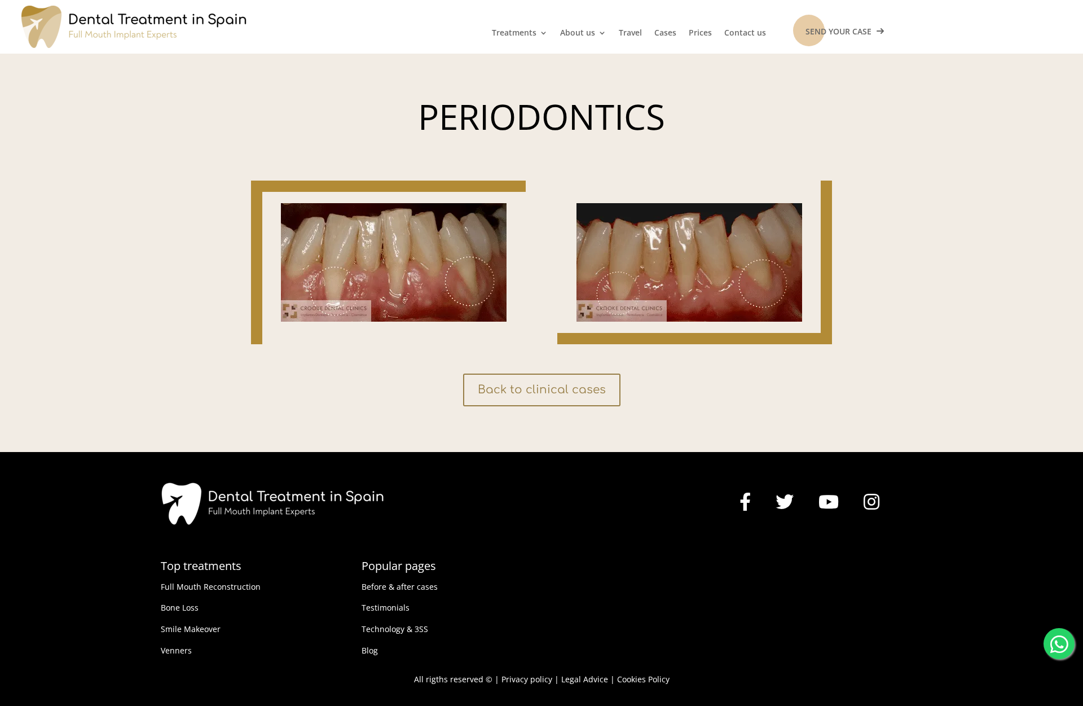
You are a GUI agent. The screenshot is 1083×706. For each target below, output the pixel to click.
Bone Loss (180, 607)
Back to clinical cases (542, 389)
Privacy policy (526, 679)
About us (577, 33)
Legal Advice (584, 679)
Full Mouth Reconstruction (211, 586)
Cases (665, 33)
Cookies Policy (643, 679)
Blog (370, 650)
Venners (176, 650)
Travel (630, 33)
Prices (700, 33)
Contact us (745, 33)
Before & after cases (400, 586)
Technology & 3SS (395, 629)
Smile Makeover (191, 629)
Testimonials (386, 607)
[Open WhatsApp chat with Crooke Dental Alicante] (1059, 641)
